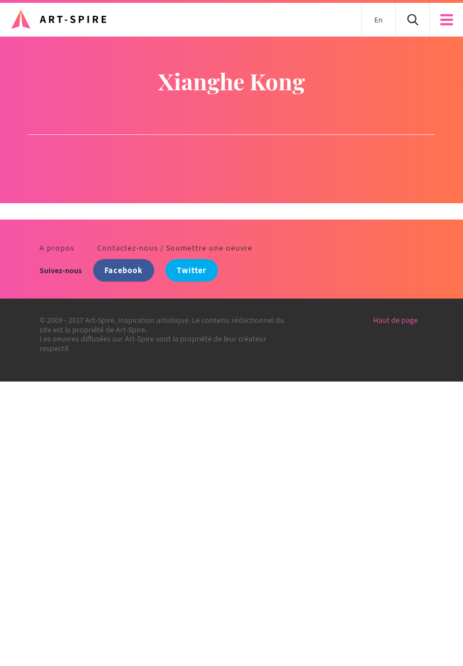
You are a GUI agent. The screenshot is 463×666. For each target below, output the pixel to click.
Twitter (192, 270)
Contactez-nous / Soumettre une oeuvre (174, 248)
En (378, 20)
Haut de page (395, 320)
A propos (57, 248)
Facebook (123, 270)
